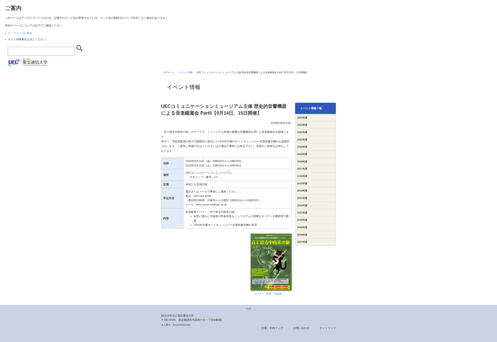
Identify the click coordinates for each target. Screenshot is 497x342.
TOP (248, 308)
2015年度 (302, 183)
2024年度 (302, 117)
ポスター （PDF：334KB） (269, 293)
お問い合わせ (301, 328)
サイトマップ (328, 328)
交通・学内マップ (272, 328)
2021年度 (302, 139)
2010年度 (302, 220)
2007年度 (302, 242)
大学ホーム (169, 72)
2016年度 (302, 176)
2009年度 (302, 227)
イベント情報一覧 (311, 108)
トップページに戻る (20, 33)
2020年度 (302, 146)
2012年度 (302, 205)
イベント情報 (186, 72)
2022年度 (302, 132)
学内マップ (196, 177)
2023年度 (302, 125)
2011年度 (302, 212)
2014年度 (302, 190)
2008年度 (302, 234)
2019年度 (302, 154)
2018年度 (302, 161)
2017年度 (302, 168)
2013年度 (302, 198)
